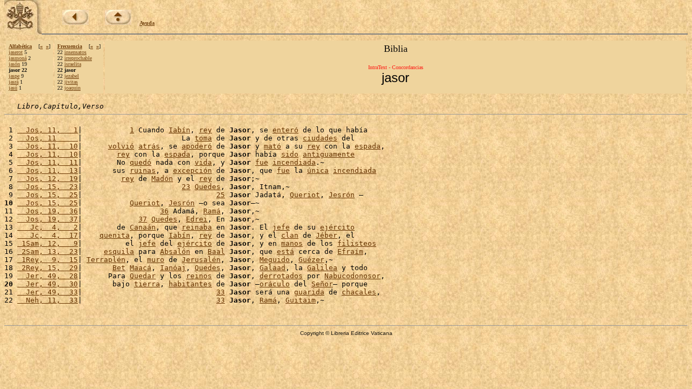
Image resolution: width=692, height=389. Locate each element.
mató (272, 146)
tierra (147, 284)
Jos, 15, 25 (47, 195)
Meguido (275, 260)
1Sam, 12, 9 (47, 243)
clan (289, 235)
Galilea (322, 268)
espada (368, 146)
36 (164, 211)
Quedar (143, 276)
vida (203, 162)
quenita (114, 235)
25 (220, 195)
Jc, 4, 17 (47, 235)
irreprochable (78, 58)
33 (220, 292)
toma (203, 138)
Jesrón (342, 195)
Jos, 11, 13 (47, 170)
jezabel (71, 76)
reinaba (197, 227)
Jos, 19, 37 (47, 219)
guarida (309, 292)
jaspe (14, 76)
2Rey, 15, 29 (47, 268)
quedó (140, 162)
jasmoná (17, 58)
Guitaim (300, 300)
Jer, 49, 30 (47, 284)
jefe (281, 227)
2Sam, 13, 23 (47, 251)
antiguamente (329, 154)
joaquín (72, 88)
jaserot (16, 52)
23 (186, 187)
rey (205, 130)
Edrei (197, 219)
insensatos (75, 52)
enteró (285, 130)
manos (292, 243)
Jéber (326, 235)
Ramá (212, 211)
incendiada (294, 162)
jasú (13, 88)
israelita (72, 64)
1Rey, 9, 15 (47, 260)
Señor (322, 284)
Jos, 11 (47, 138)
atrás (149, 146)
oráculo (275, 284)
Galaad (272, 268)
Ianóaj (173, 268)
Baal (216, 251)
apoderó (197, 146)
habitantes (190, 284)
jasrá (13, 82)
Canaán (143, 227)
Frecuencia (69, 46)
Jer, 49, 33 (47, 292)
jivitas (71, 82)
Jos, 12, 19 (47, 179)
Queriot (305, 195)
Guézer (311, 260)
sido (289, 154)
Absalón (175, 251)
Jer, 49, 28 (47, 276)
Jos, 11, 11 (47, 162)
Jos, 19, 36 (47, 211)
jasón (14, 64)
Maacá (140, 268)
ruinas (143, 170)
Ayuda (147, 23)
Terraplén (105, 260)
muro (155, 260)
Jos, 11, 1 (47, 130)
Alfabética (20, 46)
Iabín (179, 130)
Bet (118, 268)
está (285, 251)
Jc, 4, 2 (47, 227)
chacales (359, 292)
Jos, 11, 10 (47, 146)
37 (142, 219)
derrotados (281, 276)
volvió (121, 146)
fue (261, 162)
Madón (162, 179)
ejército (337, 227)
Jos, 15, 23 (47, 187)
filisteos (356, 243)
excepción (192, 170)
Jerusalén (201, 260)
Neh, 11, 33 (47, 300)
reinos (199, 276)
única (318, 170)
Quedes (208, 187)
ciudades (320, 138)
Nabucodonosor (352, 276)
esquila (119, 251)
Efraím (350, 251)
